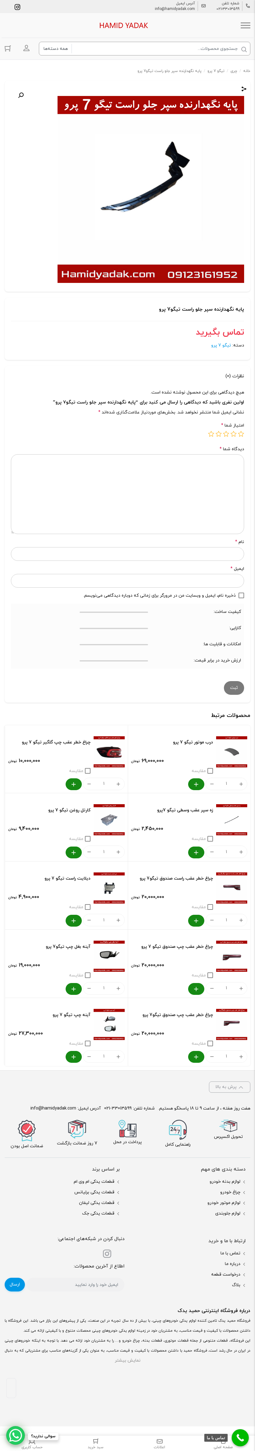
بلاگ (236, 1285)
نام (239, 542)
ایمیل (237, 569)
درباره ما (232, 1264)
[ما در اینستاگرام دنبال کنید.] (17, 6)
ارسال (15, 1284)
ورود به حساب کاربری (26, 48)
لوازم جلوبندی (227, 1213)
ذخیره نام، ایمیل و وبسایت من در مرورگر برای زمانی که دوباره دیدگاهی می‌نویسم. (159, 596)
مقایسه (199, 771)
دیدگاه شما (232, 449)
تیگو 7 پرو (216, 71)
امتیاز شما (232, 425)
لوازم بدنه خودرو (225, 1182)
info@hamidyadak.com (175, 9)
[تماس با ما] (240, 1437)
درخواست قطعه (225, 1274)
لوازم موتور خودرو (223, 1203)
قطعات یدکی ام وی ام (94, 1182)
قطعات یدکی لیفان (96, 1203)
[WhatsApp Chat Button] (15, 1435)
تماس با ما (230, 1253)
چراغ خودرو (230, 1192)
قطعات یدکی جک (98, 1213)
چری (233, 71)
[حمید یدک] (123, 25)
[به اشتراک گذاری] (244, 90)
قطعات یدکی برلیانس (94, 1192)
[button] (20, 95)
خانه (246, 71)
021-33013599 (227, 9)
